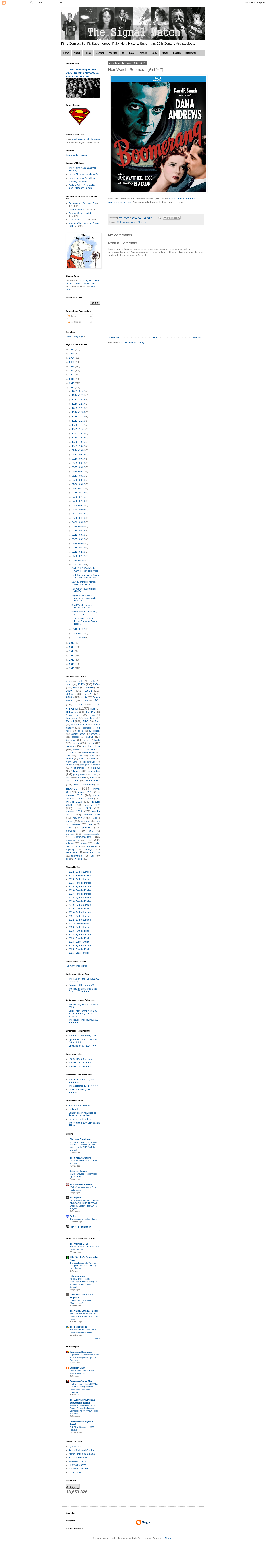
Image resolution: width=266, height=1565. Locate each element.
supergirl (89, 849)
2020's (70, 697)
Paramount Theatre (78, 1468)
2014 (72, 651)
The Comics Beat (79, 1244)
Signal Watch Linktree (77, 155)
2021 (72, 370)
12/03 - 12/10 (78, 408)
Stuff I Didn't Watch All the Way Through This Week (84, 569)
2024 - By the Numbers (80, 934)
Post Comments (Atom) (132, 342)
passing (86, 827)
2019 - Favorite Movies (80, 909)
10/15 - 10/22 (78, 437)
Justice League (73, 715)
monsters (88, 784)
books (97, 740)
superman (72, 852)
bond (86, 740)
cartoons (76, 743)
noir (144, 222)
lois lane (80, 777)
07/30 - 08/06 (78, 484)
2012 (72, 660)
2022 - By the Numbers (80, 920)
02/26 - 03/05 (78, 543)
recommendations (82, 837)
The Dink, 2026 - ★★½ (80, 1062)
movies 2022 (83, 808)
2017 (72, 387)
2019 (72, 379)
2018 (72, 383)
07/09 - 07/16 (78, 497)
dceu (80, 756)
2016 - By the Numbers (80, 886)
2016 (72, 643)
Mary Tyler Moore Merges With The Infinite (83, 583)
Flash (93, 709)
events (92, 758)
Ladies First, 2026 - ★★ (80, 1059)
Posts (73, 316)
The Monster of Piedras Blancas (84, 1219)
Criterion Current (78, 1171)
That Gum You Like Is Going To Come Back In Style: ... (85, 576)
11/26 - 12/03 (78, 412)
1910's (80, 681)
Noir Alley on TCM (77, 1461)
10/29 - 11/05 (78, 429)
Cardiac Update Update (80, 213)
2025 (72, 353)
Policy (88, 53)
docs (92, 755)
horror (76, 771)
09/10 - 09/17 (78, 459)
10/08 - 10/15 (78, 442)
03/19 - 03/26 (78, 531)
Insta (131, 53)
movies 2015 (85, 792)
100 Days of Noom (78, 181)
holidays (95, 767)
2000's (69, 694)
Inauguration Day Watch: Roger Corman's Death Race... (84, 621)
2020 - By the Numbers (80, 912)
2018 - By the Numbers (80, 897)
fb (123, 53)
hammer (96, 765)
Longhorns (71, 718)
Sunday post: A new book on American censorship (82, 1114)
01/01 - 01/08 (78, 637)
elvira (81, 758)
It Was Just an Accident (80, 1105)
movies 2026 (79, 818)
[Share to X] (172, 218)
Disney (78, 704)
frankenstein (89, 762)
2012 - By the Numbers (80, 872)
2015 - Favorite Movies (80, 883)
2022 (72, 366)
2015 (72, 647)
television (76, 855)
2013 (72, 655)
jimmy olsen (79, 774)
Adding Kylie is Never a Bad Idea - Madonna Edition (82, 186)
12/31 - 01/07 (78, 391)
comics (70, 746)
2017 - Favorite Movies (80, 894)
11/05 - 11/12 (78, 425)
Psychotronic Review (81, 1184)
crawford (91, 749)
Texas (97, 721)
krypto (69, 777)
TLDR (85, 721)
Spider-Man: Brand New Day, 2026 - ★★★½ (83, 1040)
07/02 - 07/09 (78, 501)
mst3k (94, 818)
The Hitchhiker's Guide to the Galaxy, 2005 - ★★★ (83, 990)
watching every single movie (86, 139)
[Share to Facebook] (175, 218)
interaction (94, 771)
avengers (95, 734)
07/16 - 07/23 (78, 492)
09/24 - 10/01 (78, 450)
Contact (100, 53)
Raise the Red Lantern (80, 1119)
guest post (84, 765)
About (77, 53)
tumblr (165, 53)
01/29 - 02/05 (78, 560)
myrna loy (85, 821)
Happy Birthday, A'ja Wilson (82, 178)
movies (126, 222)
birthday (70, 739)
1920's (92, 681)
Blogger (169, 1538)
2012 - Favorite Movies (80, 875)
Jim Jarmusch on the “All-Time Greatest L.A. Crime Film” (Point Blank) (84, 1316)
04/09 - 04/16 (78, 518)
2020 (72, 374)
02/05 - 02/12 (78, 556)
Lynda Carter (75, 1446)
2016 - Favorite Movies (80, 890)
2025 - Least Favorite (79, 953)
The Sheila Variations (80, 1158)
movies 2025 (92, 814)
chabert (90, 743)
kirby (94, 774)
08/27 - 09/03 (78, 467)
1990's (88, 690)
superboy (70, 849)
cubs (68, 756)
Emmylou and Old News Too (83, 203)
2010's (87, 693)
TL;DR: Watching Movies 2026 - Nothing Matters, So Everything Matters (82, 73)
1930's (69, 684)
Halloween (72, 711)
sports (79, 846)
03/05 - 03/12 (78, 539)
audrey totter (78, 734)
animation (87, 728)
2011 (72, 664)
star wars (91, 846)
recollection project (92, 834)
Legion (92, 715)
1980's (70, 690)
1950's (96, 684)
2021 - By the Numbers (80, 916)
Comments (75, 322)
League (177, 53)
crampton (77, 750)
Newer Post (114, 337)
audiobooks (94, 731)
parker (69, 827)
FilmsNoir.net (75, 1472)
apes (80, 731)
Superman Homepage (81, 1352)
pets (91, 831)
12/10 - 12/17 (78, 404)
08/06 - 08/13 (78, 480)
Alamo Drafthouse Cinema (82, 1454)
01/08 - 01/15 (78, 633)
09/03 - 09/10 (78, 463)
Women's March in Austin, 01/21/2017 (84, 613)
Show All (97, 1231)
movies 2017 (136, 222)
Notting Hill (74, 1109)
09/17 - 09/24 (78, 454)
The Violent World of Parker (84, 1311)
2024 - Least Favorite (79, 942)
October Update (76, 209)
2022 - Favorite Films (79, 923)
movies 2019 (74, 801)
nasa (98, 821)
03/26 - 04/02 (78, 526)
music (69, 821)
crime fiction (88, 752)
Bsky (154, 53)
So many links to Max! (77, 966)
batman (90, 737)
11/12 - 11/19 (78, 421)
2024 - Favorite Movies (80, 938)
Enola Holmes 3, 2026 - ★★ (82, 1046)
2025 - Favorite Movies (80, 949)
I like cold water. (78, 1276)
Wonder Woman (79, 724)
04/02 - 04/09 (78, 522)
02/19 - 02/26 (78, 547)
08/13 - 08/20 (78, 476)
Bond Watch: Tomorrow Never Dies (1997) (82, 606)
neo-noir (76, 824)
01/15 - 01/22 (78, 629)
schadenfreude (72, 840)
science (70, 843)
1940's (119, 222)
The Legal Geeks (78, 1327)
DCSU (84, 700)
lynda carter (72, 780)
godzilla (70, 764)
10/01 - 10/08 (78, 446)
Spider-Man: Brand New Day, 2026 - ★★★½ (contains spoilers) (83, 1013)
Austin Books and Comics (81, 1450)
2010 (72, 668)
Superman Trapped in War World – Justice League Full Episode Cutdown (84, 1357)
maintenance (93, 780)
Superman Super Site (81, 1381)
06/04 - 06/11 (78, 505)
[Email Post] (159, 217)
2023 (72, 362)
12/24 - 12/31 (78, 395)
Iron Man (91, 712)
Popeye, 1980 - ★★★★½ (81, 985)
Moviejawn (75, 1197)
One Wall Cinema (77, 1465)
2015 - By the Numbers (80, 879)
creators (70, 752)
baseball (75, 737)
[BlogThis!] (168, 218)
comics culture (91, 746)
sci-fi (89, 840)
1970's (90, 687)
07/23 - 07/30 (78, 488)
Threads (142, 53)
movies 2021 (92, 805)
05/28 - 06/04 (78, 509)
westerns (79, 859)
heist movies (77, 768)
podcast (70, 833)
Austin (84, 697)
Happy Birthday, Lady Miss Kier (84, 174)
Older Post (197, 337)
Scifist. (73, 1216)
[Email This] (165, 218)
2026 (72, 349)
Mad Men (89, 718)
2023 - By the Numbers (80, 927)
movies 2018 (85, 798)
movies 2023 (74, 811)
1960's (76, 687)
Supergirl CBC (77, 1368)
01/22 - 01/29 (78, 564)
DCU (97, 700)
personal (71, 830)
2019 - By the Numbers (80, 905)
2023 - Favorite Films (79, 931)
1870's (69, 681)
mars (75, 784)
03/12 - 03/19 (78, 535)
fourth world (71, 762)
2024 (72, 358)
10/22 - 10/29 (78, 433)
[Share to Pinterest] (179, 218)
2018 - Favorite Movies (80, 901)
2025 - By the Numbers (80, 945)
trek (68, 859)
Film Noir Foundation (80, 1139)
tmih (93, 856)
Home (66, 53)
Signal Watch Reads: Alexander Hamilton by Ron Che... (84, 598)
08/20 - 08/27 (78, 471)
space (84, 843)
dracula (69, 758)
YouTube (113, 53)
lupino (93, 777)
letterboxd (190, 53)
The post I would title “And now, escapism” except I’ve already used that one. (83, 1265)
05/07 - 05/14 (78, 514)
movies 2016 (74, 795)
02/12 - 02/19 (78, 552)
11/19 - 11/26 (78, 416)
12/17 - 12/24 (78, 399)
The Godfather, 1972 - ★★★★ (84, 1086)
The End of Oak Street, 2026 (82, 1035)
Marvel (70, 721)
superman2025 (92, 852)
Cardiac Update (76, 219)
